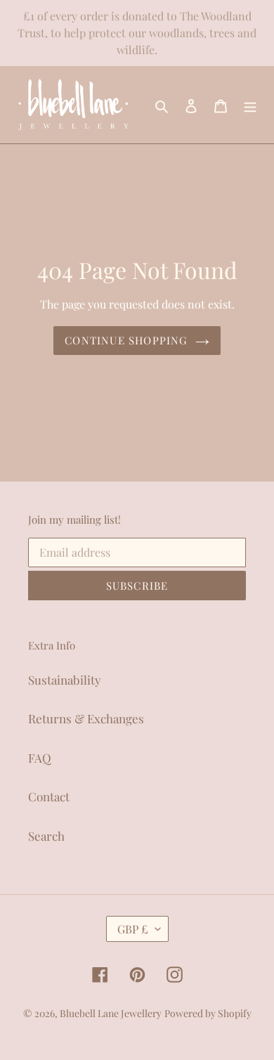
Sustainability (64, 679)
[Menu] (250, 105)
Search (46, 836)
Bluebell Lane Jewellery (111, 1013)
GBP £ (132, 929)
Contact (49, 796)
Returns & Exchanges (86, 718)
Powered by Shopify (208, 1013)
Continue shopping (126, 340)
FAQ (39, 757)
